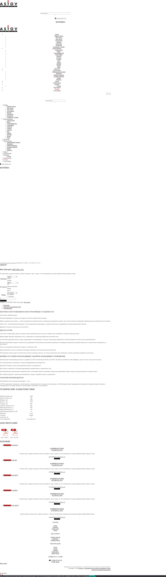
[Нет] (95, 576)
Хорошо (92, 576)
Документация (7, 308)
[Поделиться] (4, 573)
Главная (2, 263)
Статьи (55, 548)
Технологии (55, 552)
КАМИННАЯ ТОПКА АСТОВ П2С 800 (57, 494)
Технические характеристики (12, 307)
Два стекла (11, 263)
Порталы (55, 527)
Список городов (55, 537)
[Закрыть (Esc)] (6, 573)
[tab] (57, 305)
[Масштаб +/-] (0, 573)
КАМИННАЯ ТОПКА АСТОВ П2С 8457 (57, 449)
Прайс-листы (55, 553)
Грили (55, 530)
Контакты (55, 539)
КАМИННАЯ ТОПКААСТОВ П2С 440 (57, 464)
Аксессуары (55, 529)
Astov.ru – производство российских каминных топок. (94, 568)
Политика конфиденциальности (101, 570)
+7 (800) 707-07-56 (55, 560)
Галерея (55, 550)
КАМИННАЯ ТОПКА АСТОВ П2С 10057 (57, 509)
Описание (6, 305)
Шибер (3, 295)
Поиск (42, 13)
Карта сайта (3, 563)
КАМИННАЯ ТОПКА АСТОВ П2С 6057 (57, 479)
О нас (55, 547)
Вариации (3, 279)
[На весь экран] (2, 573)
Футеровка (3, 287)
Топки (6, 263)
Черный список (55, 540)
